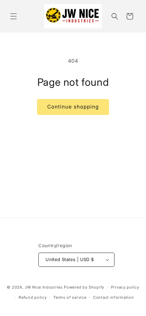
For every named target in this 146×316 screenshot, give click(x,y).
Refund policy (33, 297)
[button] (13, 16)
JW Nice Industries (44, 286)
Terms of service (69, 297)
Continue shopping (73, 106)
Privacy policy (125, 287)
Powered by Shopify (84, 286)
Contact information (113, 297)
